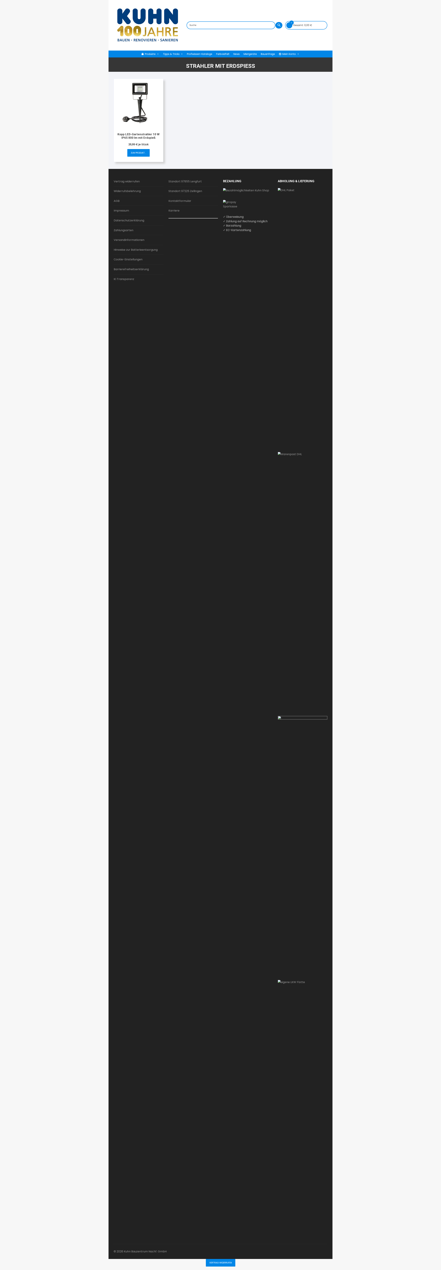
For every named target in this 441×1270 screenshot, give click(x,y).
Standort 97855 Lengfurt (185, 181)
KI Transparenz (124, 279)
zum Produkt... (138, 152)
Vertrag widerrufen (127, 181)
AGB (117, 201)
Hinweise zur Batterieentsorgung (136, 250)
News (236, 54)
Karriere (174, 211)
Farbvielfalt (222, 54)
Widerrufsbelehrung (127, 191)
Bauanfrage (268, 54)
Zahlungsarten (123, 230)
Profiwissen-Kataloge (199, 54)
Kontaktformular (179, 201)
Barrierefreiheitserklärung (131, 269)
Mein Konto (289, 54)
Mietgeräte (250, 54)
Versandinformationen (129, 240)
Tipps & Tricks (171, 54)
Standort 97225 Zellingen (185, 191)
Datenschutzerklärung (129, 220)
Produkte (150, 54)
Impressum (121, 211)
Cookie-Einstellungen (128, 259)
